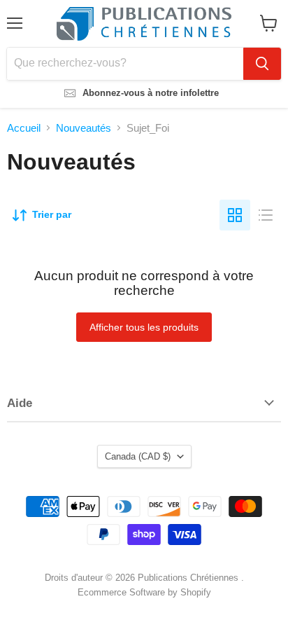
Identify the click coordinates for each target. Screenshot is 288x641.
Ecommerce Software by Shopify (144, 592)
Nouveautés (83, 128)
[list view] (265, 215)
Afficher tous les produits (144, 327)
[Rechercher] (262, 64)
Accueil (24, 128)
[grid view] (234, 215)
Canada (138, 456)
